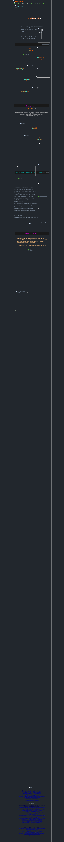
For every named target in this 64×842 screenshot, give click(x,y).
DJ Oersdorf (38, 817)
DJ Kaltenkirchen (21, 828)
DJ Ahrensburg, (31, 827)
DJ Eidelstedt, (21, 833)
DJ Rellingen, (30, 831)
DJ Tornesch (28, 819)
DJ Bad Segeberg (37, 826)
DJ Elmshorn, (26, 827)
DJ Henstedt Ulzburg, (36, 833)
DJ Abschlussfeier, (28, 813)
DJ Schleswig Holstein (27, 818)
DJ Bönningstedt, (42, 828)
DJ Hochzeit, (26, 834)
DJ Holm (32, 816)
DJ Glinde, (38, 830)
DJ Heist (40, 822)
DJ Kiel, (33, 826)
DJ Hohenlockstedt (27, 816)
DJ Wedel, (37, 828)
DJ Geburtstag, (30, 834)
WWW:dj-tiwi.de (31, 803)
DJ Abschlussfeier (28, 798)
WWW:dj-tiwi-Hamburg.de (32, 824)
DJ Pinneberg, (43, 826)
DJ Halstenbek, (29, 830)
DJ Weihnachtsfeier (32, 835)
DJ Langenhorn (42, 833)
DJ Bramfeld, (27, 832)
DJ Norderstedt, (25, 826)
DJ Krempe (25, 817)
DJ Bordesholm (38, 815)
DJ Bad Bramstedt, (28, 828)
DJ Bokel (29, 815)
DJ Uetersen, (28, 829)
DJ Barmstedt (32, 832)
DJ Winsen (36, 829)
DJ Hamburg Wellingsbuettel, (34, 822)
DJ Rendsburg (21, 818)
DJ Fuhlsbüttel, (30, 833)
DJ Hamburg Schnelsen (25, 822)
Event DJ (36, 798)
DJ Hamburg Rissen (31, 821)
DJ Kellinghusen (36, 816)
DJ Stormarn (43, 818)
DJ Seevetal (25, 833)
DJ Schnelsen (36, 832)
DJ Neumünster (36, 800)
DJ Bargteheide (38, 808)
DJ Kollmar (20, 815)
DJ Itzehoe (24, 830)
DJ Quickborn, (33, 828)
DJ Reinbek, (32, 829)
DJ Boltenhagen (33, 815)
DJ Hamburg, (21, 826)
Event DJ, (36, 813)
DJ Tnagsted (24, 819)
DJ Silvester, (35, 834)
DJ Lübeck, (30, 826)
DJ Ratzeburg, (30, 808)
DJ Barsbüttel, (35, 831)
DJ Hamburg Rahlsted (24, 821)
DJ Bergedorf (25, 815)
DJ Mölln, (34, 808)
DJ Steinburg (38, 818)
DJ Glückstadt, (25, 808)
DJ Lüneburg (20, 830)
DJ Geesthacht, (43, 830)
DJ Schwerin (34, 818)
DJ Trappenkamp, (33, 819)
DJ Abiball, (33, 813)
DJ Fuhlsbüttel (30, 796)
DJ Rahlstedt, (40, 831)
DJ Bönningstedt (38, 792)
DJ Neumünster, (33, 817)
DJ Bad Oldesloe (36, 827)
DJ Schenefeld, (34, 830)
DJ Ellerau (43, 815)
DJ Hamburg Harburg (23, 820)
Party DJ (38, 834)
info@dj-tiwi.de (45, 172)
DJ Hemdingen (21, 816)
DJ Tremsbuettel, (39, 819)
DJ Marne (29, 817)
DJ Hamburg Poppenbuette (39, 820)
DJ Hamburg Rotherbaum (39, 821)
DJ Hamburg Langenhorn (31, 820)
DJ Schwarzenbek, (25, 831)
